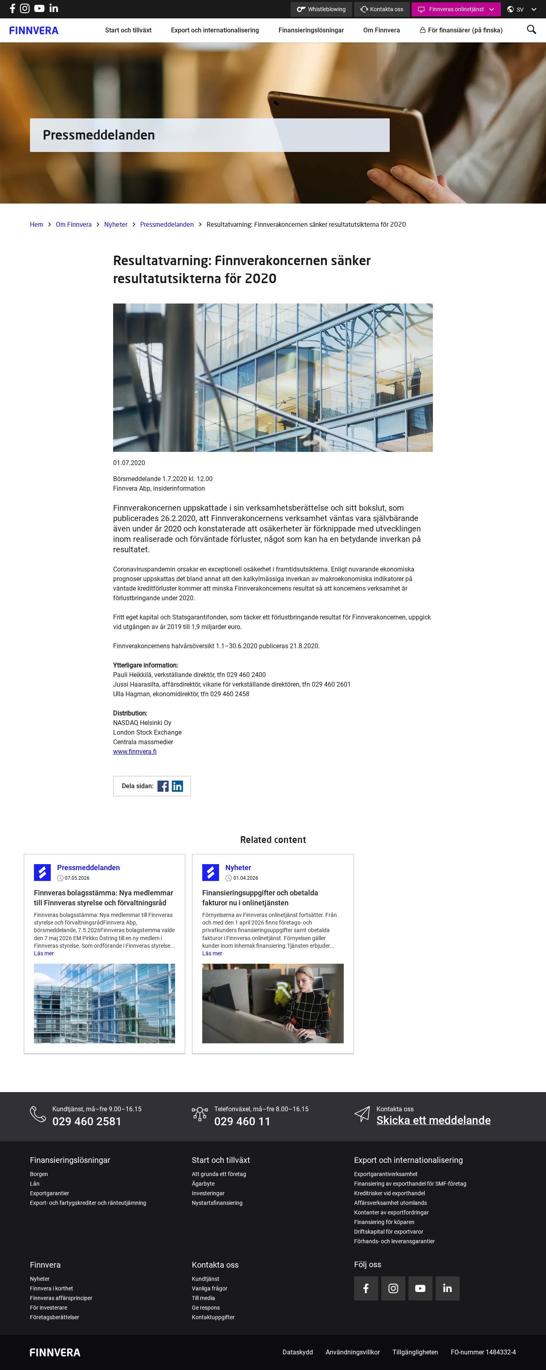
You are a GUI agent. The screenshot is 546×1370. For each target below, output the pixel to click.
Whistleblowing (327, 9)
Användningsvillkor (353, 1352)
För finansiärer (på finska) (465, 30)
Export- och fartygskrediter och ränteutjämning (88, 1203)
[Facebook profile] (13, 11)
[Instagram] (25, 11)
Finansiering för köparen (384, 1222)
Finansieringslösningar (311, 30)
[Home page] (34, 30)
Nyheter (116, 224)
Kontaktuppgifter (213, 1317)
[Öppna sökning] (531, 30)
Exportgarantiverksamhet (386, 1174)
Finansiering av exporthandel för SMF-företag (410, 1183)
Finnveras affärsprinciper (61, 1298)
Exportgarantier (49, 1193)
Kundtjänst (205, 1279)
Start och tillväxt (128, 30)
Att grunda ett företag (219, 1174)
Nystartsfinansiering (217, 1203)
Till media (203, 1298)
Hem (36, 224)
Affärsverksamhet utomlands (390, 1203)
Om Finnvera (381, 30)
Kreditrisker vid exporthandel (389, 1193)
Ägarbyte (203, 1183)
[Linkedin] (177, 786)
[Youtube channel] (39, 11)
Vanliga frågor (209, 1288)
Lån (35, 1183)
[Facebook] (163, 786)
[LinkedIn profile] (54, 11)
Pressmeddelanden (167, 224)
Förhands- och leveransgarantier (394, 1241)
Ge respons (206, 1307)
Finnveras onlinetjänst (456, 9)
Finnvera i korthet (51, 1288)
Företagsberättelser (54, 1317)
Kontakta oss (386, 9)
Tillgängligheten (415, 1352)
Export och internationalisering (215, 30)
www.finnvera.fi (135, 751)
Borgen (39, 1174)
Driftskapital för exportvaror (388, 1231)
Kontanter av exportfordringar (391, 1212)
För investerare (48, 1307)
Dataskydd (298, 1352)
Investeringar (208, 1193)
